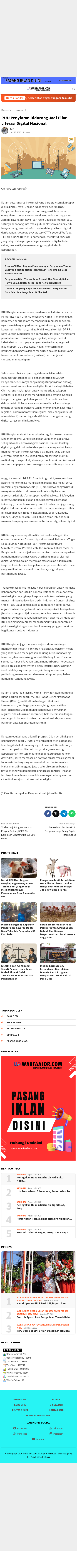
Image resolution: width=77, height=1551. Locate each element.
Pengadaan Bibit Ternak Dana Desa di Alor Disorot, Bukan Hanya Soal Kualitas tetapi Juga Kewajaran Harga (57, 885)
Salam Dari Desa (24, 1314)
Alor (19, 1297)
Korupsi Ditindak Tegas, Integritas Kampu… (44, 1232)
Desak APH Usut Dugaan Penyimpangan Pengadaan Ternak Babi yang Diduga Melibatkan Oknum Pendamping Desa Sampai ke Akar (38, 270)
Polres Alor (14, 1022)
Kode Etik (20, 1404)
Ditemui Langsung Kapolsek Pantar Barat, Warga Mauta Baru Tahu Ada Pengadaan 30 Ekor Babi (18, 929)
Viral (40, 1300)
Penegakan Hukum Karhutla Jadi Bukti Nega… (40, 1179)
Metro (33, 1297)
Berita (25, 1297)
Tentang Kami (20, 1410)
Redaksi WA (19, 1399)
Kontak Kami (56, 1410)
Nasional (21, 1174)
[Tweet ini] (55, 813)
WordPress (22, 1433)
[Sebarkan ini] (47, 813)
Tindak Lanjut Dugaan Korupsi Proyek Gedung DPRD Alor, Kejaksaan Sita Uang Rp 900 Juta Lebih (18, 831)
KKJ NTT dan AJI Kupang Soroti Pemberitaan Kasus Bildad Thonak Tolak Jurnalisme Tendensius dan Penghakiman (17, 972)
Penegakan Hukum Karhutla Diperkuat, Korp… (41, 1206)
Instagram (58, 1433)
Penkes (64, 1297)
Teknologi (30, 1300)
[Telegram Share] (64, 813)
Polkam (20, 1300)
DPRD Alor (13, 1034)
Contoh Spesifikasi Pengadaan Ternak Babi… (44, 1317)
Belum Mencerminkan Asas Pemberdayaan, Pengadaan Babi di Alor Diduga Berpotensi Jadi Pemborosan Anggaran (57, 931)
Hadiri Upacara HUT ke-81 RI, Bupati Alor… (42, 1303)
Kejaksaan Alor (16, 1028)
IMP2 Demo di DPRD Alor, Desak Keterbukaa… (44, 1330)
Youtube (40, 1439)
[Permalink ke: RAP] (4, 130)
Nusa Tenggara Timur (49, 1297)
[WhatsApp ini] (72, 813)
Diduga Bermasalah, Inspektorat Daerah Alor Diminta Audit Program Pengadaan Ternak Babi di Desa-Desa (55, 972)
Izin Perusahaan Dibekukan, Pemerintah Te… (44, 1191)
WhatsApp (58, 1428)
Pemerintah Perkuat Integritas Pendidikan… (44, 1218)
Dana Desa (12, 1016)
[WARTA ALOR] (38, 88)
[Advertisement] (38, 38)
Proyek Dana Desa (17, 1040)
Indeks (56, 1399)
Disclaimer (56, 1404)
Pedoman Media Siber (38, 1415)
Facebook (22, 1428)
